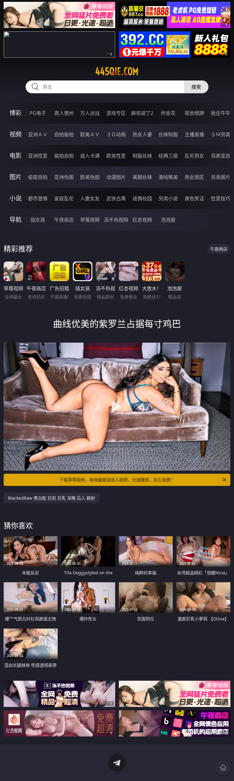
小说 (15, 198)
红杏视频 (142, 219)
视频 (15, 134)
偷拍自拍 (64, 155)
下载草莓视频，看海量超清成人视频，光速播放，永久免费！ (117, 480)
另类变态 (220, 155)
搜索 (196, 87)
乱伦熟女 (194, 155)
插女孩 (37, 219)
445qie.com (117, 71)
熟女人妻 (142, 134)
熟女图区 (194, 177)
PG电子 (38, 113)
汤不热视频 (116, 219)
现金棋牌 (194, 113)
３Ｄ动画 (116, 134)
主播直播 (194, 134)
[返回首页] (223, 767)
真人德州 (64, 113)
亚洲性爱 (38, 155)
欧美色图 (90, 177)
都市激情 (38, 198)
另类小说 (168, 198)
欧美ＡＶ (90, 134)
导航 (15, 220)
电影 (15, 156)
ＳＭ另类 (220, 134)
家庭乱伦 (64, 198)
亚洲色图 (64, 177)
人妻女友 (90, 198)
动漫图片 (116, 177)
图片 (15, 177)
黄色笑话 (194, 198)
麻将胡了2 (142, 113)
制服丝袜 (142, 155)
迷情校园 (142, 198)
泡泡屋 (168, 219)
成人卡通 (90, 155)
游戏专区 (116, 113)
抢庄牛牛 (220, 113)
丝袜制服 (168, 134)
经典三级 (168, 155)
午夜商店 (64, 219)
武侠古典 (116, 198)
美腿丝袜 (142, 177)
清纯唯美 (168, 177)
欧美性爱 (116, 155)
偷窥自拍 (38, 177)
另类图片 (220, 177)
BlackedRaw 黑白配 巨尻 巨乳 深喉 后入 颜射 (51, 498)
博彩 (15, 113)
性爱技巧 (220, 198)
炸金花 (168, 113)
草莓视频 (90, 219)
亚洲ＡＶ (38, 134)
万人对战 (90, 113)
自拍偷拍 (64, 134)
